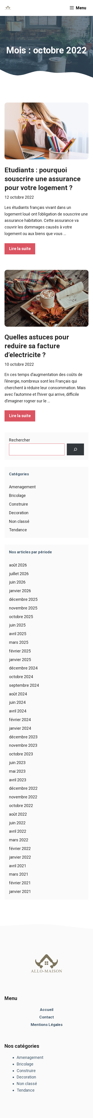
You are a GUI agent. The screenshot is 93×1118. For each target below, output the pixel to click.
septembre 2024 (24, 685)
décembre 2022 (23, 788)
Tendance (18, 529)
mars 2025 (18, 642)
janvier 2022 (20, 857)
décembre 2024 (23, 668)
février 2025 (20, 651)
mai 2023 (17, 771)
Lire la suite (20, 248)
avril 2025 (17, 633)
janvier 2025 (20, 659)
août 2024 (18, 694)
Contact (46, 1017)
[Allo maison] (8, 8)
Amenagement (22, 486)
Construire (18, 504)
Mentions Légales (47, 1024)
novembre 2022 (23, 797)
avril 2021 (17, 865)
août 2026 (18, 565)
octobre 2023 (21, 754)
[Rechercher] (75, 449)
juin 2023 (17, 762)
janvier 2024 (20, 728)
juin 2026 (17, 582)
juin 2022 (17, 822)
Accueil (46, 1009)
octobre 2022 (21, 805)
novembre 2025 (23, 608)
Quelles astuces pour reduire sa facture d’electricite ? (37, 346)
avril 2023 (17, 779)
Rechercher (19, 440)
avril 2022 (17, 831)
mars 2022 (18, 839)
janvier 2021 (20, 891)
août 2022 (18, 814)
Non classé (19, 521)
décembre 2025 (23, 599)
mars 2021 (18, 874)
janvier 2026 (20, 590)
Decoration (18, 512)
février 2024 (20, 719)
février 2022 (20, 848)
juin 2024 (17, 702)
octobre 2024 (21, 676)
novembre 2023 (23, 745)
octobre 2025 (21, 616)
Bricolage (17, 495)
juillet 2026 (19, 573)
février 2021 (20, 882)
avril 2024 (17, 711)
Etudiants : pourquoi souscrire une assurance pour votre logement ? (43, 179)
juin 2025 (17, 625)
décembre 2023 (23, 736)
